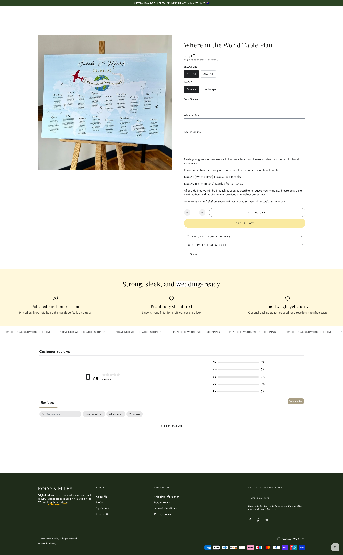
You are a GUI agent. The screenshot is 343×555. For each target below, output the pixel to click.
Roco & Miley (52, 538)
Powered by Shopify (47, 543)
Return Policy (162, 502)
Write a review (295, 401)
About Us (101, 497)
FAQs (99, 502)
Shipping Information (166, 497)
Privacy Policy (162, 514)
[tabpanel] (171, 438)
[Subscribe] (303, 498)
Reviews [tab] (48, 402)
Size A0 (209, 75)
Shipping (188, 59)
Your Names (191, 99)
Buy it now (245, 223)
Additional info (192, 132)
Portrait (193, 90)
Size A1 (193, 75)
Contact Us (102, 514)
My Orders (102, 508)
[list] (171, 305)
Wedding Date (192, 115)
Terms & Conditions (165, 508)
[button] (239, 362)
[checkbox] (134, 414)
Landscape (210, 90)
